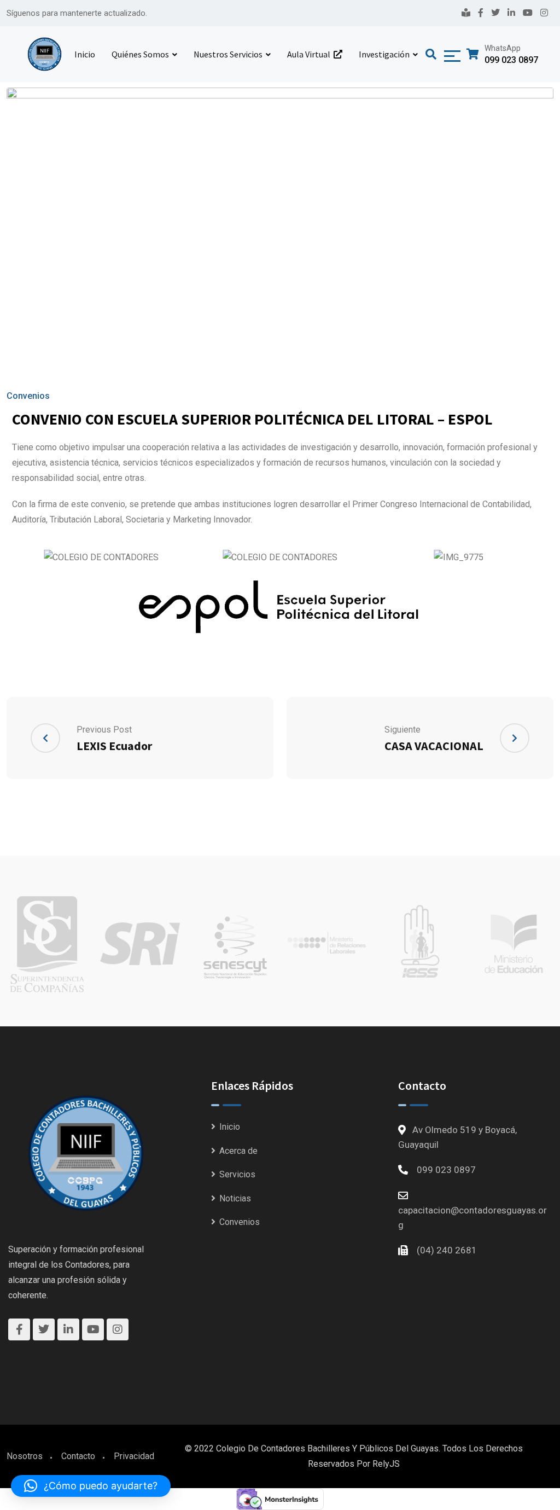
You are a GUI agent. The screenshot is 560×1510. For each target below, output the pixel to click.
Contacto (78, 1456)
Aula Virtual (310, 54)
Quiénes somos (140, 54)
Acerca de (238, 1151)
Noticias (235, 1198)
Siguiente (402, 729)
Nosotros (25, 1456)
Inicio (84, 54)
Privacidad (134, 1456)
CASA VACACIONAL (433, 745)
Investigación (384, 54)
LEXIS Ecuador (114, 745)
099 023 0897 (511, 60)
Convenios (28, 396)
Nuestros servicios (228, 54)
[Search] (432, 54)
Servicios (237, 1174)
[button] (91, 1486)
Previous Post (104, 729)
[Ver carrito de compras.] (472, 54)
